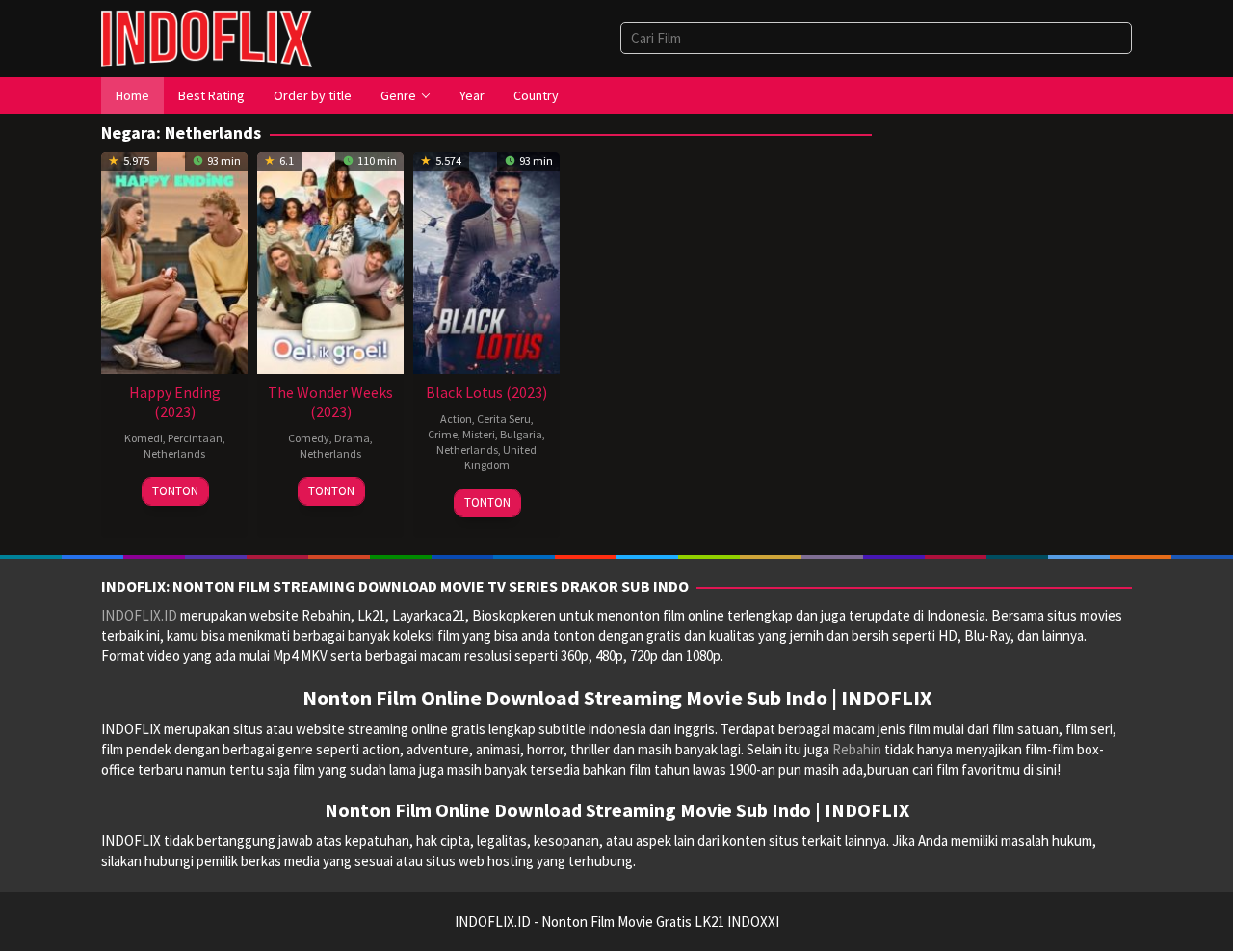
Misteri (478, 434)
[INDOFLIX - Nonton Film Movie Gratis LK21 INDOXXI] (206, 37)
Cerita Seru (504, 418)
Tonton (175, 491)
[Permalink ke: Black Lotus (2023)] (486, 260)
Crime (443, 434)
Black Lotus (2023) (486, 392)
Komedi (143, 438)
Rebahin (856, 749)
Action (456, 418)
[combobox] (876, 38)
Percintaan (195, 438)
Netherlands (174, 453)
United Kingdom (501, 457)
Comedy (308, 438)
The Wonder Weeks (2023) (330, 402)
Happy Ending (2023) (175, 402)
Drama (352, 438)
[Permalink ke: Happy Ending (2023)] (174, 260)
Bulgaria (521, 434)
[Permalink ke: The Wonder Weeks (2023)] (330, 260)
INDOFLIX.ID (139, 615)
